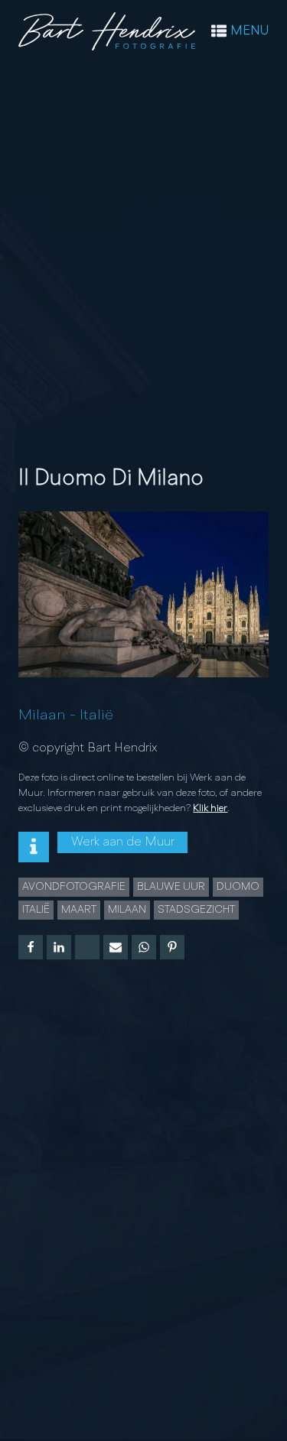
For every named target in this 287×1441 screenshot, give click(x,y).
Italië (96, 715)
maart (78, 909)
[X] (87, 947)
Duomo (238, 886)
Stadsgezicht (196, 909)
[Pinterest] (172, 947)
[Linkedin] (59, 947)
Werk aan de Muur (122, 842)
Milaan (42, 715)
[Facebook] (30, 947)
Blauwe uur (171, 886)
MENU (249, 31)
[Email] (115, 947)
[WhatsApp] (144, 947)
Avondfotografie (74, 886)
